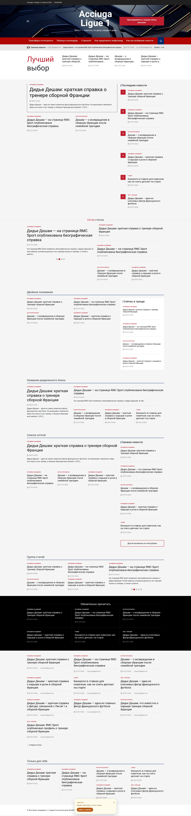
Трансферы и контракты (41, 40)
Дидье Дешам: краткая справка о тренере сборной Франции (71, 60)
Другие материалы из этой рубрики (142, 543)
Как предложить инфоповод (109, 40)
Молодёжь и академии (36, 84)
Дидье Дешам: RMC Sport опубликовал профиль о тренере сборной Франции (47, 728)
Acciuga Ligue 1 (95, 18)
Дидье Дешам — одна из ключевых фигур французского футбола (144, 201)
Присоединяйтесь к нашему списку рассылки (141, 21)
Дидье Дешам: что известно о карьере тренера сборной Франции (139, 706)
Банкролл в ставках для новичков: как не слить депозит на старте (146, 180)
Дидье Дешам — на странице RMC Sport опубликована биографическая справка (74, 47)
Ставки (130, 175)
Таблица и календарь (67, 40)
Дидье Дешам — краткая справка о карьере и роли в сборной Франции (150, 60)
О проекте (86, 40)
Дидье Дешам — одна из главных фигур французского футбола (95, 705)
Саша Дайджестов (127, 47)
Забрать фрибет (85, 810)
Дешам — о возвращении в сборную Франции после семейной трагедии (162, 47)
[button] (163, 60)
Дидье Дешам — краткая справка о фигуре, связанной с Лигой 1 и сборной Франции (48, 706)
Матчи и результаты (81, 116)
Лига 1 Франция (132, 195)
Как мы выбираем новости (139, 40)
